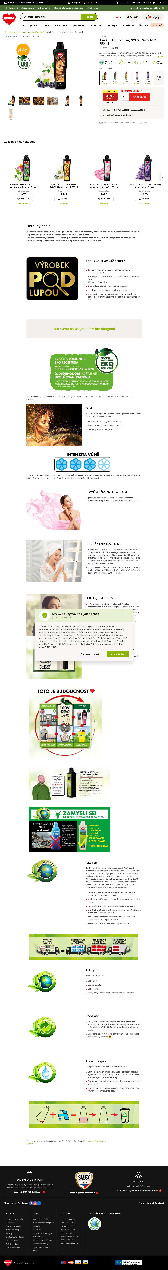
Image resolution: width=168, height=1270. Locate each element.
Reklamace (37, 1226)
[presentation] (5, 178)
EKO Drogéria (28, 25)
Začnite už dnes (12, 1244)
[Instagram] (35, 1203)
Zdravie (45, 25)
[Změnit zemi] (117, 17)
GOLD (102, 36)
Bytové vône (78, 25)
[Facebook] (31, 1203)
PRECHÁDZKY (128, 25)
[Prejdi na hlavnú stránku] (9, 19)
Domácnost (10, 1223)
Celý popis (160, 56)
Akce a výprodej (12, 1230)
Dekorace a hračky (13, 1226)
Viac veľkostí (51, 646)
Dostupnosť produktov (15, 1237)
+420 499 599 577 (68, 1226)
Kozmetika (60, 25)
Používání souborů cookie (43, 1240)
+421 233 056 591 (68, 1223)
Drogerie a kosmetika (14, 1219)
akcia (143, 25)
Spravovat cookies (91, 654)
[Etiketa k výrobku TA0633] (11, 114)
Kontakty (36, 1230)
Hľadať (89, 16)
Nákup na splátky (13, 1247)
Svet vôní (157, 25)
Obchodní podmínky (41, 1219)
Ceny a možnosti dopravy (43, 1223)
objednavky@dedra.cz (97, 1141)
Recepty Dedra (12, 1240)
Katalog (9, 1233)
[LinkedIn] (39, 1203)
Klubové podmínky (40, 1244)
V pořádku (119, 654)
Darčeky (111, 25)
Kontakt (29, 1143)
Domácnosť (95, 25)
